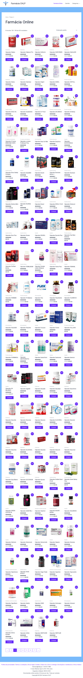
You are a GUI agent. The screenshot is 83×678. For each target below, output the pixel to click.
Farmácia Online (57, 3)
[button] (79, 3)
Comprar (9, 59)
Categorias (75, 3)
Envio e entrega (52, 664)
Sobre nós (44, 664)
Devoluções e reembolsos (65, 664)
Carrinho (67, 3)
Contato (37, 664)
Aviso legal (31, 664)
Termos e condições (21, 664)
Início (7, 17)
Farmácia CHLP (18, 3)
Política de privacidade (7, 664)
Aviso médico (77, 664)
